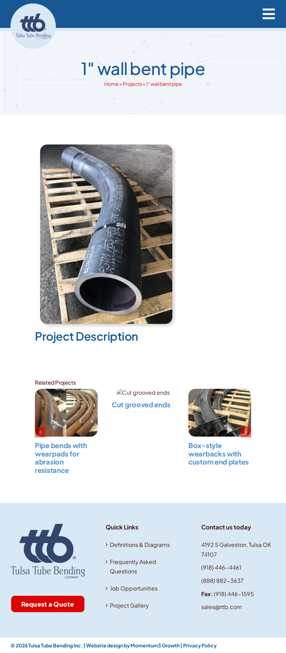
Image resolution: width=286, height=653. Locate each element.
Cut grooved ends (141, 404)
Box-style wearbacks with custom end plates (218, 453)
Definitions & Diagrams (140, 544)
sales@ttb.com (221, 606)
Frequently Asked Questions (133, 566)
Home (111, 84)
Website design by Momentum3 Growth (133, 645)
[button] (40, 432)
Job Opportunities (134, 588)
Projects (132, 84)
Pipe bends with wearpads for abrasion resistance (61, 457)
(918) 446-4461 (221, 567)
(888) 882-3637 (222, 580)
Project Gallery (129, 605)
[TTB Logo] (33, 6)
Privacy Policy (200, 645)
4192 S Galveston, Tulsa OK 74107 (236, 549)
